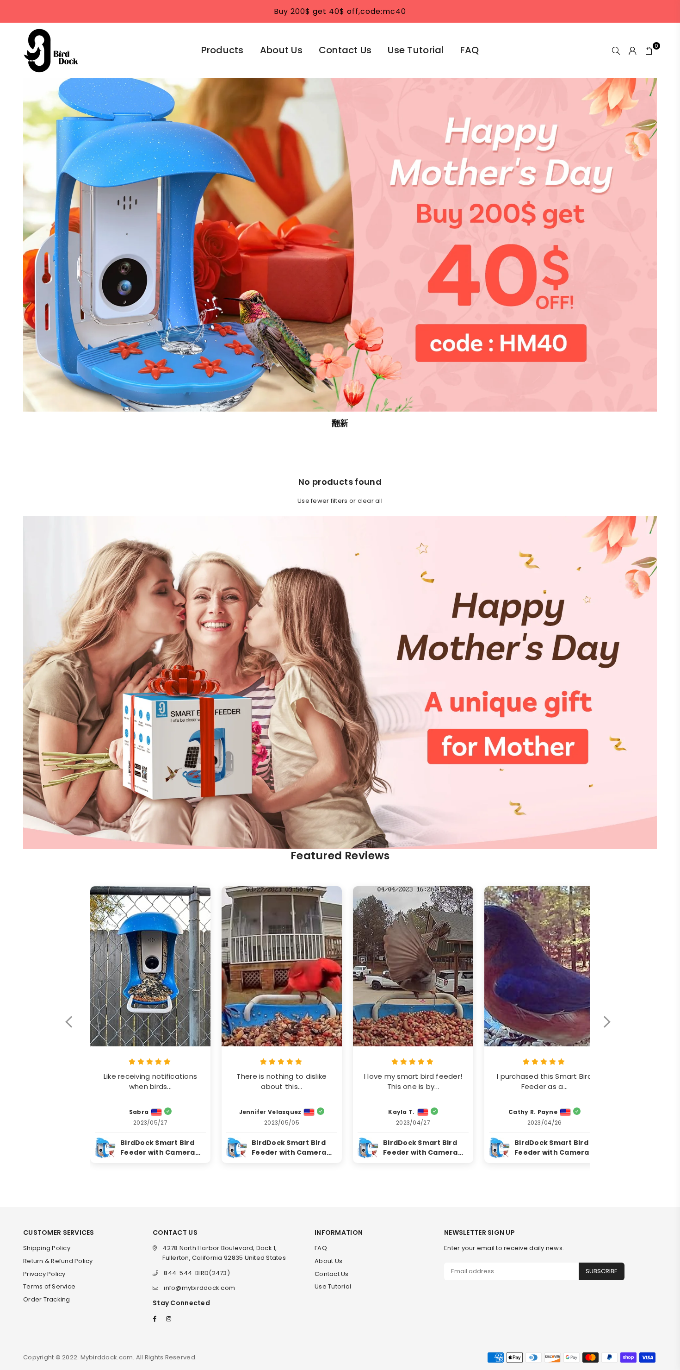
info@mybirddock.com (199, 1287)
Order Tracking (46, 1299)
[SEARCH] (616, 50)
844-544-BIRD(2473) (197, 1273)
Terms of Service (49, 1286)
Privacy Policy (44, 1274)
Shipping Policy (46, 1248)
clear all (370, 500)
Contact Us (345, 50)
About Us (281, 50)
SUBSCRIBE (602, 1271)
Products (222, 50)
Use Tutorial (416, 50)
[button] (73, 1028)
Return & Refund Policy (58, 1261)
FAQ (469, 50)
